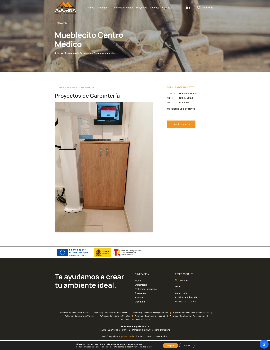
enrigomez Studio (126, 336)
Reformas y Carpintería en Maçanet (150, 316)
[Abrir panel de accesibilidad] (264, 344)
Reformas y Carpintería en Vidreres (79, 316)
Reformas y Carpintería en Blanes (74, 313)
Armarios (62, 23)
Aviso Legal (181, 293)
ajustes (150, 347)
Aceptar (170, 345)
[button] (188, 7)
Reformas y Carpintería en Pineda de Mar (187, 316)
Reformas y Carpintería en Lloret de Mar (111, 313)
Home (138, 280)
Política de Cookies (185, 301)
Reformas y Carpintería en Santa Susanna (191, 313)
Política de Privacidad (186, 297)
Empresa (140, 297)
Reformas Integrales (146, 289)
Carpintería (141, 285)
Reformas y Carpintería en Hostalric (115, 316)
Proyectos (140, 293)
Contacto (140, 302)
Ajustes (187, 345)
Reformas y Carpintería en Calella (135, 319)
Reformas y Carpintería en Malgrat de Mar (150, 313)
